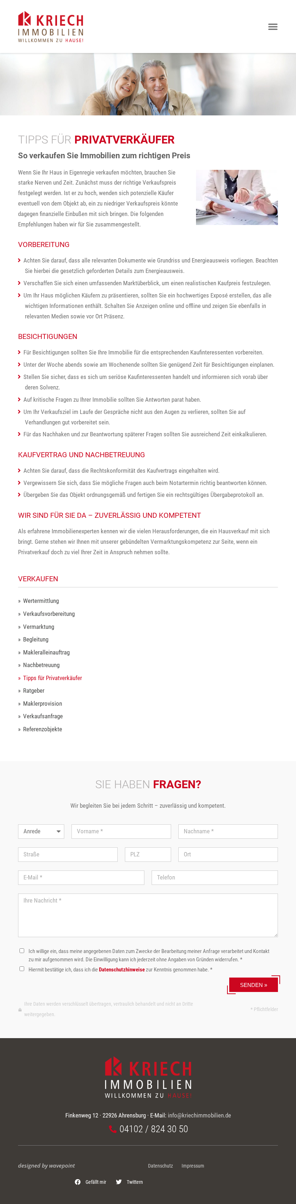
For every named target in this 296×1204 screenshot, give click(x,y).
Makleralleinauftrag (46, 652)
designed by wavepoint (46, 1165)
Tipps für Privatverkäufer (52, 678)
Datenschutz (160, 1166)
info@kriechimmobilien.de (199, 1115)
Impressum (193, 1166)
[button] (90, 1182)
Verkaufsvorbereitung (49, 613)
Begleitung (35, 639)
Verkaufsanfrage (43, 716)
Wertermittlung (41, 600)
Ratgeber (33, 690)
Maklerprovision (42, 703)
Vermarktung (38, 626)
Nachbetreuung (41, 665)
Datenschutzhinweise (122, 969)
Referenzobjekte (42, 729)
